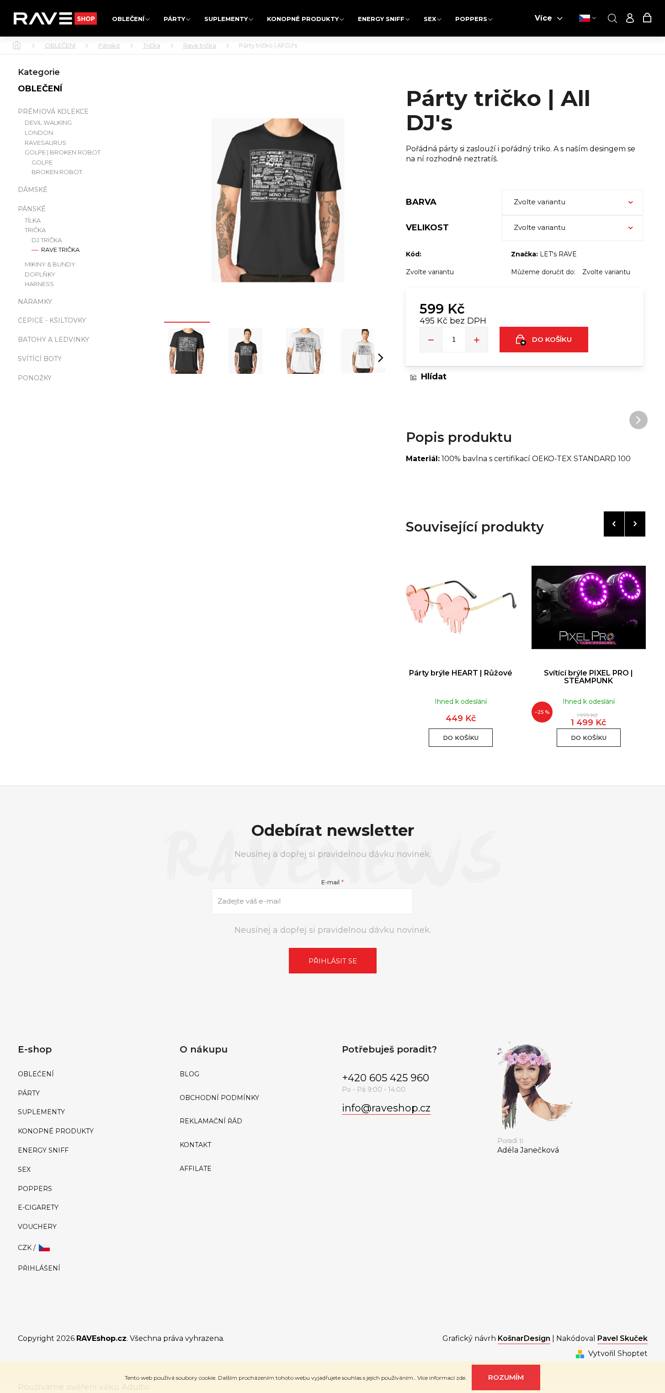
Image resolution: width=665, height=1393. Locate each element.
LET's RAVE (558, 254)
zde (460, 1377)
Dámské (33, 190)
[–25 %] (589, 607)
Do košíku (552, 339)
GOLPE (42, 162)
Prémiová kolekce (53, 111)
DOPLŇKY (40, 274)
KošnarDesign (524, 1338)
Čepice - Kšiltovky (52, 320)
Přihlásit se (333, 961)
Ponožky (35, 378)
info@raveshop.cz (386, 1108)
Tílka (33, 220)
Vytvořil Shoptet (618, 1353)
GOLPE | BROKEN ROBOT (63, 152)
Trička (35, 230)
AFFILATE (196, 1169)
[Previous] (614, 524)
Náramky (35, 302)
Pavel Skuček (622, 1338)
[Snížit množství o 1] (431, 339)
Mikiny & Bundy (50, 264)
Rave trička (60, 249)
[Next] (635, 524)
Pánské (32, 209)
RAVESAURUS (45, 142)
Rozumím (506, 1377)
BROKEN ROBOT (57, 172)
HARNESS (39, 284)
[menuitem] (130, 18)
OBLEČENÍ (40, 89)
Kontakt (195, 1145)
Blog (189, 1074)
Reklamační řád (211, 1121)
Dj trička (47, 240)
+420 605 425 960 (385, 1078)
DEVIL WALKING (48, 122)
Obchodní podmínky (219, 1098)
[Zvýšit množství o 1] (476, 339)
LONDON (39, 132)
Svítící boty (40, 359)
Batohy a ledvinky (53, 339)
